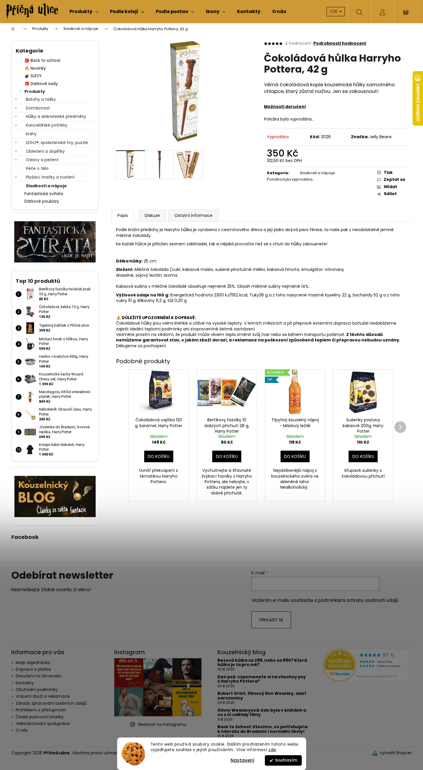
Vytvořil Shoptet (396, 753)
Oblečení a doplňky (45, 151)
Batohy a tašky (41, 99)
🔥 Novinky (35, 68)
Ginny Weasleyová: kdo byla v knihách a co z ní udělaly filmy (261, 712)
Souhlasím (286, 760)
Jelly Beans (381, 137)
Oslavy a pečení (42, 160)
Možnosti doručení (285, 106)
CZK (334, 11)
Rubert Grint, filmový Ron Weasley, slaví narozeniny (261, 695)
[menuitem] (84, 11)
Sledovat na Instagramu (162, 724)
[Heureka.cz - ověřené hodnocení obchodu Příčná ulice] (366, 665)
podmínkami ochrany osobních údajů (358, 600)
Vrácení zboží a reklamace (43, 696)
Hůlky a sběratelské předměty (56, 116)
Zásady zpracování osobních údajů (51, 703)
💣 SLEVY (33, 76)
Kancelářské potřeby (46, 125)
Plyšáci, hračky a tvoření (50, 177)
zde (272, 750)
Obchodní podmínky (37, 689)
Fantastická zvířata (43, 194)
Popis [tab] (122, 215)
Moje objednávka (33, 662)
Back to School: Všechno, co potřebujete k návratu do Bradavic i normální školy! (262, 729)
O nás (22, 730)
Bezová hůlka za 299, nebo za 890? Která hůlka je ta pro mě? (262, 662)
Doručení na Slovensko (39, 676)
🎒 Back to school (42, 60)
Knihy (31, 134)
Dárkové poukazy (41, 201)
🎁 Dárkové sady (41, 84)
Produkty (34, 91)
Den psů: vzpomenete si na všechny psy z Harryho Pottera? (261, 679)
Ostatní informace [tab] (193, 215)
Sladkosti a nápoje (46, 186)
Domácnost (38, 108)
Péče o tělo (37, 168)
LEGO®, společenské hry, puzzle (57, 142)
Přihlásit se (271, 620)
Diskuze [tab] (152, 215)
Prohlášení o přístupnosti (41, 710)
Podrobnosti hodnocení (339, 43)
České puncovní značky (40, 717)
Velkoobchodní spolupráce (43, 723)
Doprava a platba (33, 669)
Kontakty (25, 683)
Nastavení (242, 760)
